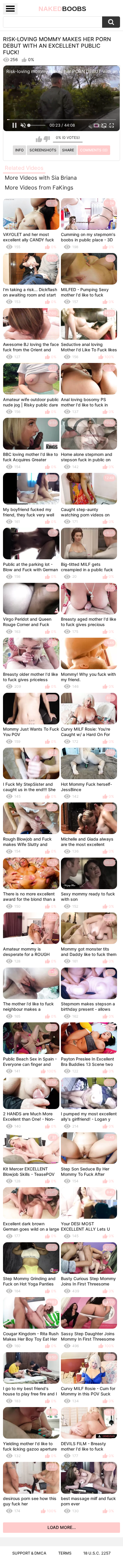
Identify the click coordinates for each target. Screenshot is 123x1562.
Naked (62, 9)
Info (19, 150)
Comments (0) (94, 150)
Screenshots (43, 150)
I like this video (39, 139)
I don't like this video (47, 139)
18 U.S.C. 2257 (97, 1553)
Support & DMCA (29, 1553)
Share (68, 150)
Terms (64, 1553)
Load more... (61, 1527)
